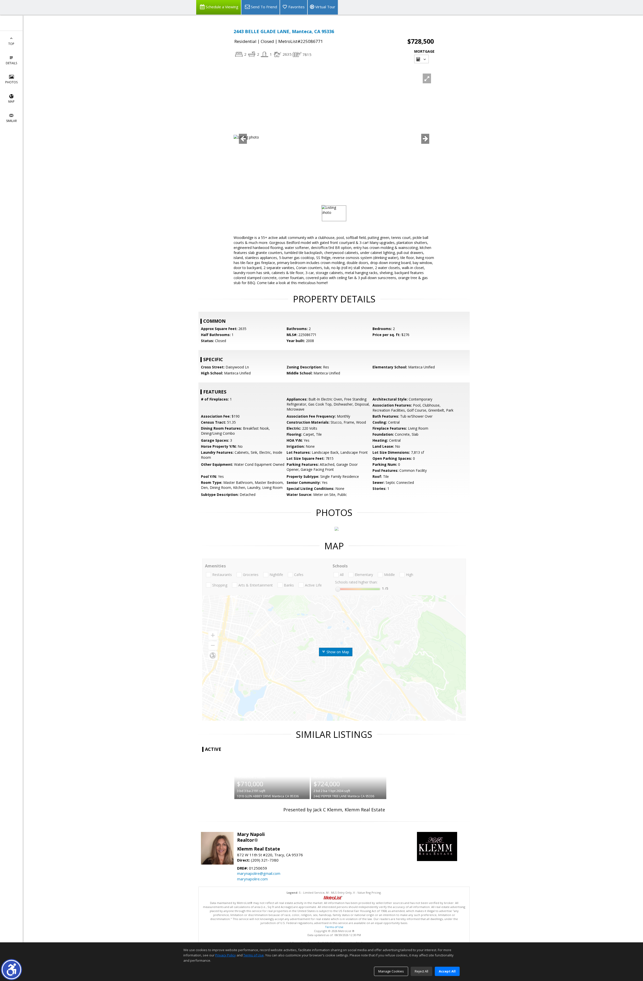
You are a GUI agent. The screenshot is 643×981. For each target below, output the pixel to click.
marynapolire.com (252, 878)
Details (11, 63)
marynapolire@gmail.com (258, 873)
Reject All (421, 971)
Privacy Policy (225, 955)
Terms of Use (334, 927)
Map (11, 101)
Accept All (447, 971)
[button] (11, 969)
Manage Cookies (391, 971)
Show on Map (337, 651)
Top (11, 44)
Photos (11, 82)
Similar (11, 121)
